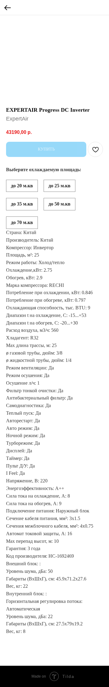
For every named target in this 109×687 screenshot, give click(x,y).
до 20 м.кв (22, 185)
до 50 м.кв (59, 203)
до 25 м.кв (59, 185)
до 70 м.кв (22, 222)
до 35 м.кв (22, 203)
